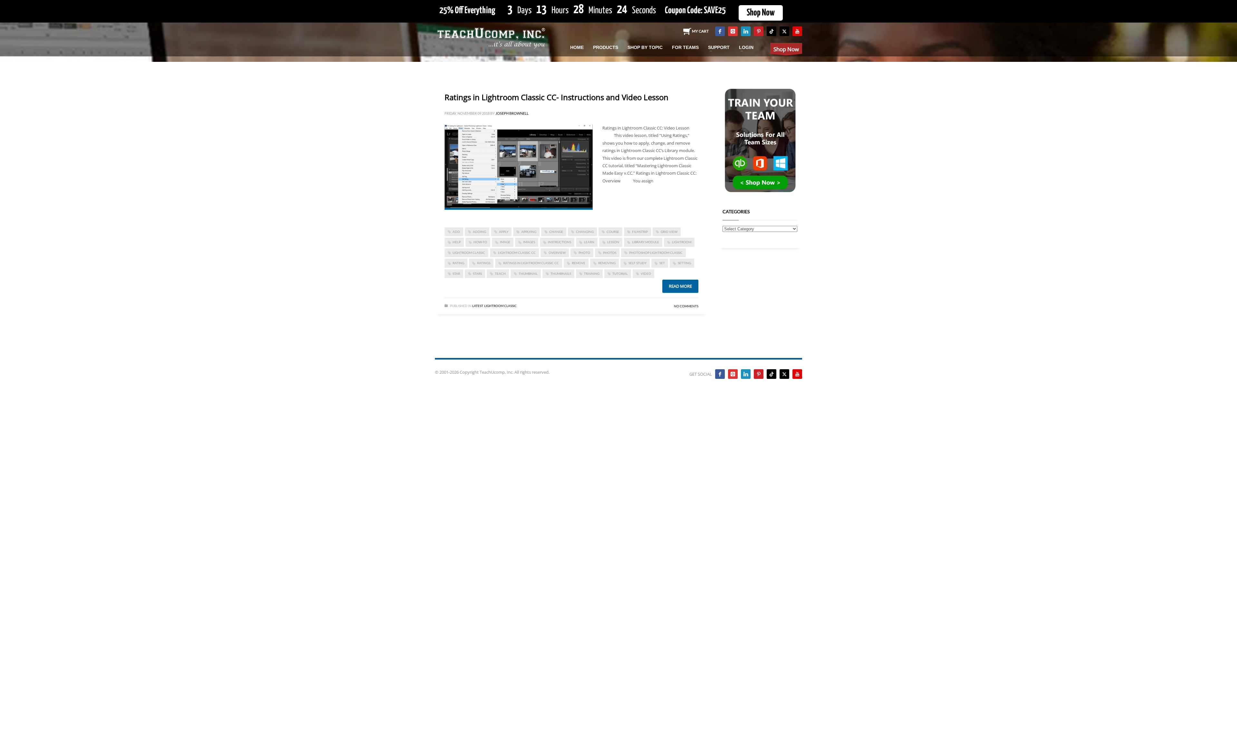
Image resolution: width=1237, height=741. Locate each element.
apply (503, 232)
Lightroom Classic (500, 306)
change (556, 232)
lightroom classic (469, 253)
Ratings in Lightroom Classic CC (531, 263)
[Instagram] (733, 31)
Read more (680, 286)
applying (528, 232)
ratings (483, 263)
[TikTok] (771, 31)
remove (578, 263)
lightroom (681, 242)
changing (585, 232)
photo (584, 253)
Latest (477, 306)
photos (609, 253)
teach (500, 273)
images (529, 242)
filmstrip (640, 232)
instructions (559, 242)
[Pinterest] (758, 31)
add (456, 232)
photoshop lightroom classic (656, 253)
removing (607, 263)
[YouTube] (797, 31)
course (613, 232)
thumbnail (528, 273)
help (457, 242)
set (662, 263)
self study (637, 263)
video (646, 273)
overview (557, 253)
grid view (669, 232)
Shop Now (761, 12)
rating (458, 263)
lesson (613, 242)
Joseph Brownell (512, 113)
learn (589, 242)
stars (477, 273)
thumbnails (561, 273)
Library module (645, 242)
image (505, 242)
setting (684, 263)
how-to (480, 242)
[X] (784, 31)
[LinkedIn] (746, 31)
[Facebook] (720, 31)
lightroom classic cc (517, 253)
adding (479, 232)
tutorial (620, 273)
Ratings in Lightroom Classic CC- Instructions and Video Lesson (556, 97)
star (456, 273)
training (591, 273)
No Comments (686, 306)
